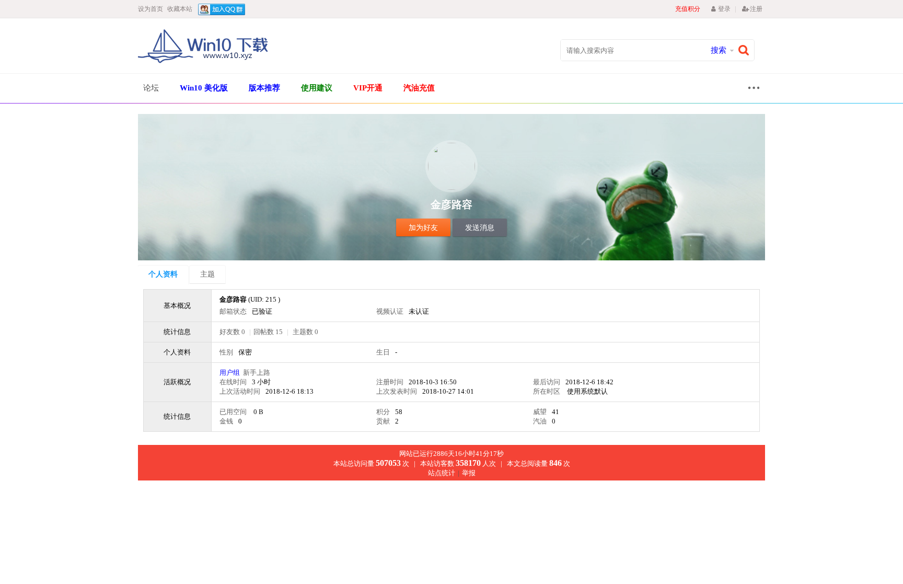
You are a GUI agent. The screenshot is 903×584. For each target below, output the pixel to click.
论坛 (151, 88)
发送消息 (479, 228)
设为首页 (150, 9)
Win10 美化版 (204, 88)
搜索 (718, 50)
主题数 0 (305, 332)
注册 (756, 9)
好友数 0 (232, 332)
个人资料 (163, 274)
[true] (746, 50)
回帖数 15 (268, 332)
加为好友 (423, 228)
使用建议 (316, 88)
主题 (207, 274)
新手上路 (256, 372)
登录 (724, 9)
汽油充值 (419, 88)
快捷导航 (751, 89)
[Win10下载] (203, 62)
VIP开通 (368, 88)
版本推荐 (264, 88)
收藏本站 (179, 9)
